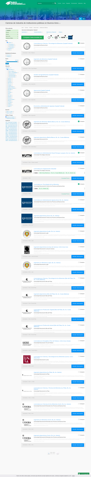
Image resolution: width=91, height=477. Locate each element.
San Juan (9, 95)
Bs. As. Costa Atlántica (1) (57, 172)
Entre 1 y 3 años (10, 111)
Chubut (9, 103)
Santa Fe (9, 78)
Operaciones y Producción (51, 32)
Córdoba (9, 81)
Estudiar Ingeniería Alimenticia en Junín (41, 425)
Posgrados (68, 3)
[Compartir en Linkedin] (83, 18)
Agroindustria (24, 32)
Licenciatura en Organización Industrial (45, 168)
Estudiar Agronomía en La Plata (39, 378)
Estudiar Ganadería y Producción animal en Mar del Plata (44, 332)
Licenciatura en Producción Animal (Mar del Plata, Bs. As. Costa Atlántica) (52, 326)
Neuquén (9, 96)
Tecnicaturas (11, 44)
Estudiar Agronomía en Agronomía (40, 96)
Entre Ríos (10, 82)
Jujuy (9, 90)
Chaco (9, 106)
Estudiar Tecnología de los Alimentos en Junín (42, 409)
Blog (84, 3)
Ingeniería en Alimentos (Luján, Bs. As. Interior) (47, 262)
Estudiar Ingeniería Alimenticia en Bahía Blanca (42, 127)
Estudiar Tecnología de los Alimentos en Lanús (42, 363)
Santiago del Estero (11, 88)
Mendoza (9, 79)
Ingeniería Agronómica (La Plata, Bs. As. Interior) (47, 372)
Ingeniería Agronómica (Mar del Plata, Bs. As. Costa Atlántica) (51, 294)
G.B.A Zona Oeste (12, 75)
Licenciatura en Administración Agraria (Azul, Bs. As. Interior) (51, 200)
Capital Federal (11, 86)
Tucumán (9, 92)
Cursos (63, 3)
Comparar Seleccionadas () (32, 37)
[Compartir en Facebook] (77, 18)
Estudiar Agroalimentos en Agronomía (40, 80)
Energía (60, 32)
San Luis (9, 83)
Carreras (59, 3)
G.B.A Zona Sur (12, 74)
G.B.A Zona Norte (12, 76)
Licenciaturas (11, 45)
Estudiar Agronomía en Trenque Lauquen (41, 158)
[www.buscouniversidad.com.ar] (15, 5)
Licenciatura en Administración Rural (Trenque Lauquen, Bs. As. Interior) (54, 153)
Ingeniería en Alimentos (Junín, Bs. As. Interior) (47, 419)
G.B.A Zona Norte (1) (44, 172)
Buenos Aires (10, 69)
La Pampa (10, 102)
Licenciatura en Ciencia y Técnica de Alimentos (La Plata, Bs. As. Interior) (52, 388)
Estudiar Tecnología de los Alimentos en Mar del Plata (43, 285)
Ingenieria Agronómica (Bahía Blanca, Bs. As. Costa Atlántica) (51, 137)
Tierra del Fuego (11, 99)
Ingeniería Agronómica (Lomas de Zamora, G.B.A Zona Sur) (51, 247)
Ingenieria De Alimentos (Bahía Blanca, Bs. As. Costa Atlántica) (52, 121)
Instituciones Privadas (11, 118)
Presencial (9, 55)
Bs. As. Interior (11, 71)
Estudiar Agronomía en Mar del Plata (40, 299)
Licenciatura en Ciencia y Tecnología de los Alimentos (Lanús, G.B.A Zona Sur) (53, 357)
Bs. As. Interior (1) (70, 172)
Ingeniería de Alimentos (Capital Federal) (45, 59)
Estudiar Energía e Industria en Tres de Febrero (42, 346)
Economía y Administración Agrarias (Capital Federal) (49, 106)
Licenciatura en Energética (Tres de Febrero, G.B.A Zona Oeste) (52, 341)
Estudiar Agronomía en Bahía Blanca (40, 143)
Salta (9, 93)
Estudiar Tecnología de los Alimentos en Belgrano (43, 49)
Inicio (23, 27)
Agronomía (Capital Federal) (42, 90)
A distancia (9, 56)
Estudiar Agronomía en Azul (39, 221)
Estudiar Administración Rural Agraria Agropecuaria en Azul (44, 205)
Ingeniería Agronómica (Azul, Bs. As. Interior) (46, 215)
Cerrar (73, 475)
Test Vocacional (74, 3)
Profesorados (11, 47)
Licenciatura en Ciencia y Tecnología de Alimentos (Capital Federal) (53, 43)
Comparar (82, 43)
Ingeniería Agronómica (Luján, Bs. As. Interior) (47, 231)
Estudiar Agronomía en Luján (39, 237)
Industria (30, 27)
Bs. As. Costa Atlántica (13, 72)
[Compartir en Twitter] (80, 18)
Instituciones (80, 3)
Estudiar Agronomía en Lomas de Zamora (41, 253)
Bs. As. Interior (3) (43, 188)
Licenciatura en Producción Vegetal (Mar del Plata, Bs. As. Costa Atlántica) (52, 310)
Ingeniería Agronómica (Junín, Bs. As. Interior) (47, 435)
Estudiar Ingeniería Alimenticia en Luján (41, 268)
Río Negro (10, 89)
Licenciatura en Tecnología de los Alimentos (46, 184)
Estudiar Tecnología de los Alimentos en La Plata (42, 395)
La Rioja (9, 85)
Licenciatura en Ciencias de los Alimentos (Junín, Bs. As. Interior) (52, 404)
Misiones (9, 100)
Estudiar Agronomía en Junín (39, 441)
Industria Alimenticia (38, 32)
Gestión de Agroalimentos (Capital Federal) (46, 74)
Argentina (8, 67)
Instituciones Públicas (11, 117)
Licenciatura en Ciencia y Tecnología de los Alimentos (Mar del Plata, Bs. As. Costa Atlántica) (54, 279)
